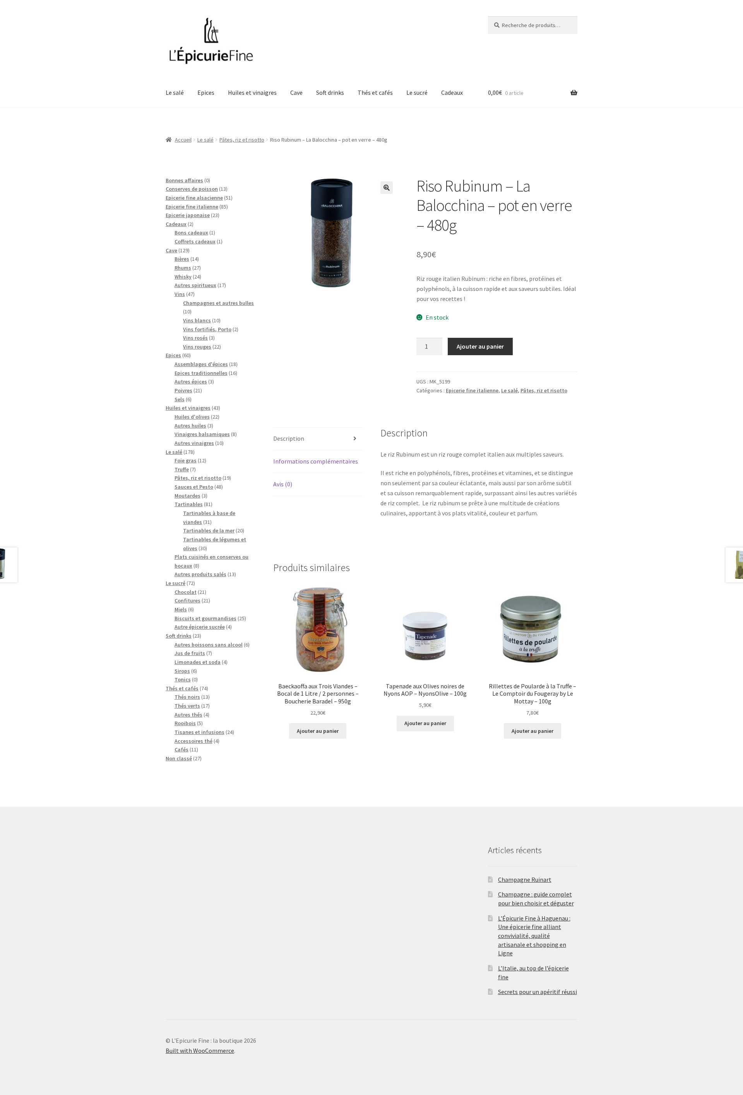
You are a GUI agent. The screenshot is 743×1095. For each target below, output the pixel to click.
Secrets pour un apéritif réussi (537, 992)
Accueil (183, 139)
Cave (296, 92)
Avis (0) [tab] (282, 484)
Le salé (175, 92)
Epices (205, 92)
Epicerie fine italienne (472, 390)
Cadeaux (452, 92)
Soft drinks (330, 92)
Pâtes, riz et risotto (241, 139)
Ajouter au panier (480, 346)
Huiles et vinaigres (252, 92)
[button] (386, 187)
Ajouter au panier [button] (318, 730)
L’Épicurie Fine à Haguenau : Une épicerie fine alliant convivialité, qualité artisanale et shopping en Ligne (534, 935)
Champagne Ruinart (524, 879)
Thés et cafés (375, 92)
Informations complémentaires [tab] (315, 461)
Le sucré (417, 92)
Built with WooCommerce (200, 1050)
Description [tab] (288, 438)
